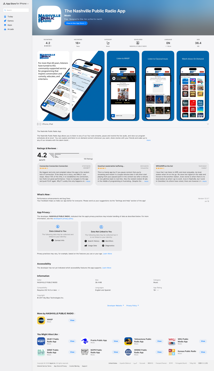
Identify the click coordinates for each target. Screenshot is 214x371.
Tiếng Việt (192, 363)
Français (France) (161, 363)
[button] (16, 16)
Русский (142, 363)
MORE (88, 181)
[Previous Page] (34, 174)
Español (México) (125, 363)
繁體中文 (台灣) (203, 363)
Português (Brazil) (181, 363)
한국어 (171, 363)
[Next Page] (211, 174)
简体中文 (150, 363)
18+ (154, 290)
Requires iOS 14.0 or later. (47, 290)
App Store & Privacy (60, 366)
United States (113, 363)
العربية (135, 363)
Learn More (107, 254)
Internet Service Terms (44, 366)
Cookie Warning (74, 366)
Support (84, 366)
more (149, 140)
